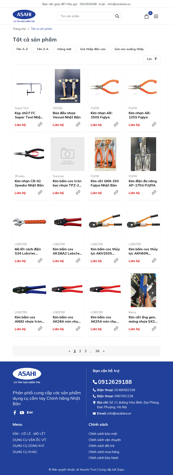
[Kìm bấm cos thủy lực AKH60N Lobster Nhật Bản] (143, 222)
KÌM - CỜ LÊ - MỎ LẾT (29, 434)
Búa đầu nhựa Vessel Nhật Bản (67, 115)
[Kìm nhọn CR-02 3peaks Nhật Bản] (29, 154)
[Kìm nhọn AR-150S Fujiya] (105, 86)
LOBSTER (21, 244)
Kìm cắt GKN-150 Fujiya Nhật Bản (105, 183)
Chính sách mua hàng (104, 452)
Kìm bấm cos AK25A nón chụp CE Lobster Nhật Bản (104, 319)
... (91, 351)
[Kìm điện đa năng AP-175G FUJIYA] (143, 154)
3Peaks (20, 176)
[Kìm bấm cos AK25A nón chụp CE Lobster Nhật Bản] (105, 290)
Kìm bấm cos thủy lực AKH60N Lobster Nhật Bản (143, 251)
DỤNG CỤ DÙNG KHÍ (28, 446)
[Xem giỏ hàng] (147, 16)
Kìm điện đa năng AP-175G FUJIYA (143, 183)
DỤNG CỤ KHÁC (25, 452)
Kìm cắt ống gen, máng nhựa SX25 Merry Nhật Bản (143, 319)
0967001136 (123, 396)
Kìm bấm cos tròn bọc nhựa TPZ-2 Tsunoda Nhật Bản (67, 183)
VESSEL (58, 108)
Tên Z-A (43, 49)
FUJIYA (95, 108)
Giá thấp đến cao (93, 49)
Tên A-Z (22, 49)
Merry (132, 312)
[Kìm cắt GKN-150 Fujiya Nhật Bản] (105, 154)
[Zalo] (30, 412)
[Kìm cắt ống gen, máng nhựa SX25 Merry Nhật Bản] (143, 290)
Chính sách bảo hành (103, 458)
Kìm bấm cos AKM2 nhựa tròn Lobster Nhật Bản (28, 319)
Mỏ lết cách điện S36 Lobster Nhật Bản (28, 251)
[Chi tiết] (40, 124)
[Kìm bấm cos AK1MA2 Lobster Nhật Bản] (67, 222)
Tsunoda (58, 176)
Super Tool (21, 108)
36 (97, 351)
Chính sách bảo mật (103, 434)
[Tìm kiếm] (117, 16)
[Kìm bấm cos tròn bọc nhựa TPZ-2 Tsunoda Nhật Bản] (67, 154)
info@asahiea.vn (119, 4)
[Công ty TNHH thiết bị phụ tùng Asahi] (24, 16)
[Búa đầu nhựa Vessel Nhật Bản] (67, 86)
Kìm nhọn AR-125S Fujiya (140, 115)
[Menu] (156, 16)
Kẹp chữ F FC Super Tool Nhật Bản (28, 115)
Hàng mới (64, 49)
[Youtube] (22, 412)
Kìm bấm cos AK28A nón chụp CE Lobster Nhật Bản (66, 319)
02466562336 (124, 390)
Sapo (120, 469)
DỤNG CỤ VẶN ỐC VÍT (30, 440)
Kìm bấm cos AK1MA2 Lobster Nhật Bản (67, 251)
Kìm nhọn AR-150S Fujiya (102, 115)
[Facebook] (15, 412)
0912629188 (88, 4)
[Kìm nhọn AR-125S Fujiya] (143, 86)
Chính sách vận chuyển (105, 440)
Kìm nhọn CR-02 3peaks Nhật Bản (29, 183)
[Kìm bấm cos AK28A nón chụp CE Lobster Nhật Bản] (67, 290)
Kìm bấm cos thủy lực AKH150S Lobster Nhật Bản (105, 251)
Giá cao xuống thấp (129, 49)
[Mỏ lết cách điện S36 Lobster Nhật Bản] (29, 222)
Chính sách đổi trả (101, 446)
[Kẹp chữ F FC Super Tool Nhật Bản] (29, 86)
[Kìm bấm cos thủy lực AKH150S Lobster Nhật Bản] (105, 222)
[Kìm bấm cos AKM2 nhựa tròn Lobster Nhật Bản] (29, 290)
